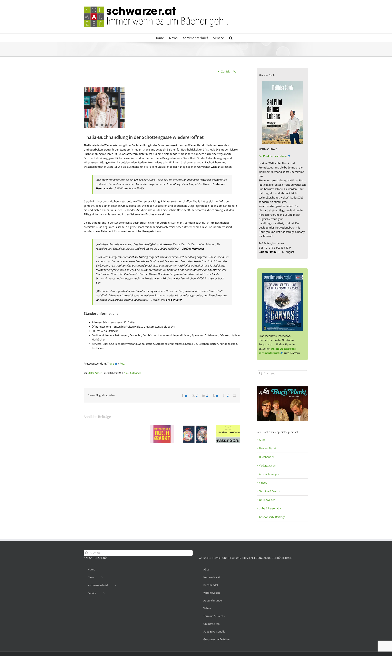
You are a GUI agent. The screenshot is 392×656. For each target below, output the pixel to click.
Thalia (111, 363)
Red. (122, 363)
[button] (231, 37)
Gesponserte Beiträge (272, 517)
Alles (126, 372)
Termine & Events (269, 491)
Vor (235, 71)
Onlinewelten (267, 500)
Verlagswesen (267, 465)
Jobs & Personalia (270, 508)
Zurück (225, 71)
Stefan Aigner (94, 372)
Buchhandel (135, 372)
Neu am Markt (267, 448)
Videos (263, 482)
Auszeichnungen (269, 474)
